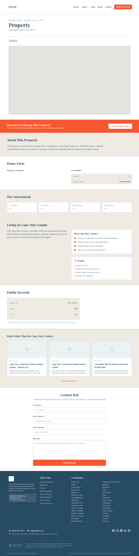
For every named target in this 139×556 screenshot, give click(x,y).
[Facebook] (113, 530)
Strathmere (106, 487)
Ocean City (75, 482)
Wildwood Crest (77, 495)
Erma (104, 495)
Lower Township (77, 508)
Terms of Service (46, 503)
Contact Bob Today (120, 126)
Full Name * (37, 405)
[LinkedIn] (121, 530)
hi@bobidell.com (37, 531)
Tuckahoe (106, 516)
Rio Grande (107, 492)
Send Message (69, 463)
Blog (93, 7)
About (100, 7)
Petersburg (107, 503)
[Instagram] (117, 530)
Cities (84, 7)
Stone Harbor (76, 487)
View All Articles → (69, 381)
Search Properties (46, 482)
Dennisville (106, 508)
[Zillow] (125, 530)
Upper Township (77, 511)
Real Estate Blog (46, 491)
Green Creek (107, 500)
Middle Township (77, 513)
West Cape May (77, 505)
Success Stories (45, 494)
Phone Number (38, 427)
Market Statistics (46, 497)
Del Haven (106, 498)
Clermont (106, 521)
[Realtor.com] (129, 530)
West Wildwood (77, 521)
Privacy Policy (45, 500)
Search (76, 7)
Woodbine (75, 518)
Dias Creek (106, 505)
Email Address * (39, 416)
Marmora (106, 485)
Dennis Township (77, 516)
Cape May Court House (111, 482)
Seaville (105, 513)
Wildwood (75, 492)
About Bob (44, 485)
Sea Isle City (75, 490)
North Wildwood (77, 498)
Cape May (75, 500)
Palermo (105, 518)
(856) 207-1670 (123, 7)
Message (36, 438)
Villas (104, 490)
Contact (108, 7)
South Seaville (108, 511)
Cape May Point (77, 503)
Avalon (73, 485)
